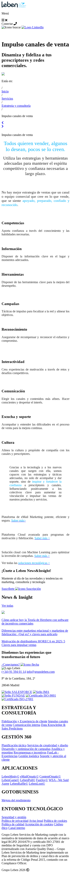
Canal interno (16, 828)
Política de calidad (13, 824)
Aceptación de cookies (39, 824)
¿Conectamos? (11, 664)
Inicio (5, 91)
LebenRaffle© (19, 783)
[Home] (14, 6)
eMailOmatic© (29, 776)
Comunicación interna (26, 725)
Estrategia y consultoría (16, 105)
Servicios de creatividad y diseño (47, 745)
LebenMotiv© (10, 776)
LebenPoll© (27, 780)
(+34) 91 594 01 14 (14, 671)
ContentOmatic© (50, 776)
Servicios (7, 98)
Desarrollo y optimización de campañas (26, 749)
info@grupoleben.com (41, 671)
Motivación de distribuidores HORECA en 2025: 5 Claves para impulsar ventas (33, 643)
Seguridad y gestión (14, 817)
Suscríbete (8, 588)
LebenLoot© (37, 783)
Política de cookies (55, 820)
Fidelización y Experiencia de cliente (24, 721)
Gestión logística (28, 756)
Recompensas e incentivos (30, 752)
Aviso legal (36, 820)
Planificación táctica (14, 745)
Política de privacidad (15, 820)
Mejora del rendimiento (16, 800)
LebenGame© (10, 780)
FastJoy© (42, 780)
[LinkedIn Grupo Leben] (32, 27)
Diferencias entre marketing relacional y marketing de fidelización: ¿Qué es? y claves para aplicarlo (35, 632)
